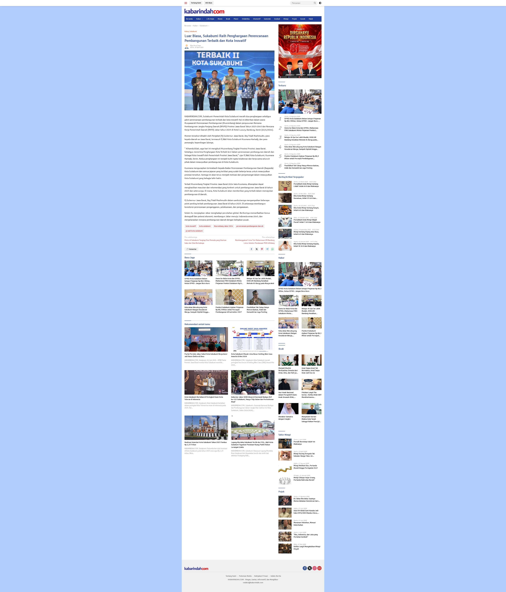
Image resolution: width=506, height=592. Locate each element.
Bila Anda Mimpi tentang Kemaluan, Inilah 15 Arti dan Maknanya (305, 197)
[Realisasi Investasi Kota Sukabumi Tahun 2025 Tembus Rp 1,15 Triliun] (206, 428)
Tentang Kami (196, 3)
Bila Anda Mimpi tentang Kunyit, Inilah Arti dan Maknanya (306, 209)
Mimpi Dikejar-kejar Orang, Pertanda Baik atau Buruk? (304, 478)
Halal (311, 19)
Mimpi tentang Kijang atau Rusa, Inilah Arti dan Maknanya (306, 233)
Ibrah (228, 19)
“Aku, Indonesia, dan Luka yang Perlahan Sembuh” (306, 535)
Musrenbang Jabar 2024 (223, 226)
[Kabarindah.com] (204, 11)
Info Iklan (208, 3)
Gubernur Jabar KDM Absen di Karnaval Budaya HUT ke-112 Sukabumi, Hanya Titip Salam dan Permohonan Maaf (252, 399)
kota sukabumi (205, 226)
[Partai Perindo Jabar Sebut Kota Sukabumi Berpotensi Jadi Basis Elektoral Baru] (206, 339)
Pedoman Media (245, 576)
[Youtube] (319, 568)
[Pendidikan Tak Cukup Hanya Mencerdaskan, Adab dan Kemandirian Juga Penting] (261, 297)
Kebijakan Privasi (261, 576)
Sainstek (267, 19)
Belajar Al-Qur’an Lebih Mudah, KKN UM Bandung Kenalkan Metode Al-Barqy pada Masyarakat (260, 280)
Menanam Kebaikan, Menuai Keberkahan (305, 523)
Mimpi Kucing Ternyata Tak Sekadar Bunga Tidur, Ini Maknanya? (304, 455)
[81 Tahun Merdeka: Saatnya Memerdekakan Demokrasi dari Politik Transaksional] (285, 501)
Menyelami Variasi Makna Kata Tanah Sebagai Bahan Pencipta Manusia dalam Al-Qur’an (311, 419)
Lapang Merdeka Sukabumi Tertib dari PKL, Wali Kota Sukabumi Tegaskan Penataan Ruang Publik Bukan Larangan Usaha (252, 444)
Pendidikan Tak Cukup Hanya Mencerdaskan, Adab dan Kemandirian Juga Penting (258, 309)
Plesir (236, 19)
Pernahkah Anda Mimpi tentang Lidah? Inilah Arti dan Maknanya (306, 185)
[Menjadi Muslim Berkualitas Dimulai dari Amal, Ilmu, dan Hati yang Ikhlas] (288, 360)
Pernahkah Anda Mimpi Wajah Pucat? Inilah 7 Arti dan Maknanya (307, 221)
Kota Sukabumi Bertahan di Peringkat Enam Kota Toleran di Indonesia (203, 398)
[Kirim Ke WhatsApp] (272, 249)
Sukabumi (193, 31)
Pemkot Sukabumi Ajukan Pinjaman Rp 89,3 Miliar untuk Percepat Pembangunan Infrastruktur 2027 (229, 309)
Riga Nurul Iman (195, 46)
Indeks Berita (276, 576)
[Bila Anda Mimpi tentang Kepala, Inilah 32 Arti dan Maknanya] (285, 246)
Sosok (302, 19)
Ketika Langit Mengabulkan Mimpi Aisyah (307, 547)
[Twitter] (310, 568)
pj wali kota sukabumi (194, 231)
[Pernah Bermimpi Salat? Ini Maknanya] (285, 444)
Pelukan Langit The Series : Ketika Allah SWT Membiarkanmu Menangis (312, 395)
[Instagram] (314, 568)
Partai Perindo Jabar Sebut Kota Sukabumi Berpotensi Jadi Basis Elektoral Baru (205, 355)
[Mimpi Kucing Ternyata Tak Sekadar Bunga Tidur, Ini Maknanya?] (285, 456)
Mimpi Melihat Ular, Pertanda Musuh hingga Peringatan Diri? (306, 466)
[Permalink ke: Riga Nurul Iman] (186, 46)
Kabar (198, 19)
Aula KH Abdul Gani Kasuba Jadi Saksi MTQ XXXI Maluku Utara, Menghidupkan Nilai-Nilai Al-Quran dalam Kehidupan (307, 511)
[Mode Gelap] (320, 3)
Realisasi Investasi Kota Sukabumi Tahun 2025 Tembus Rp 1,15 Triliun (205, 443)
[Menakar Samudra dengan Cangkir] (288, 408)
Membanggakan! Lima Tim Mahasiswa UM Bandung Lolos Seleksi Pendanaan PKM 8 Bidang (254, 240)
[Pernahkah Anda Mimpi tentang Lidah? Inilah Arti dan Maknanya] (285, 186)
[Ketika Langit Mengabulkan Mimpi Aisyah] (285, 548)
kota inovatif (191, 226)
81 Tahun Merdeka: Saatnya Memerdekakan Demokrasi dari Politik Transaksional (306, 500)
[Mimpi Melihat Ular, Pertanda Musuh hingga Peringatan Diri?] (285, 468)
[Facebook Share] (251, 249)
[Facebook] (305, 568)
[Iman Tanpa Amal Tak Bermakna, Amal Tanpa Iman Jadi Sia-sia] (312, 360)
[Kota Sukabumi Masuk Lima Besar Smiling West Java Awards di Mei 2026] (253, 339)
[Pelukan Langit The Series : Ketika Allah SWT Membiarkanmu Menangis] (312, 384)
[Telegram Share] (267, 249)
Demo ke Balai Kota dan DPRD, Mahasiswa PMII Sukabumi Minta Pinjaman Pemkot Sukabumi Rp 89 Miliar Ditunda (229, 281)
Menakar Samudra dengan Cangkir (285, 418)
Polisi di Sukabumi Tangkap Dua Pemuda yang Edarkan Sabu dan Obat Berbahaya (205, 240)
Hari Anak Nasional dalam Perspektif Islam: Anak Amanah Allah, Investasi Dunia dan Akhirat (287, 395)
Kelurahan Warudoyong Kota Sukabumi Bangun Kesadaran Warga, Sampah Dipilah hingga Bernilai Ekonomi (196, 309)
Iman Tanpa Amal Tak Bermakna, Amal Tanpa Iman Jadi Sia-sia (311, 370)
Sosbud (277, 19)
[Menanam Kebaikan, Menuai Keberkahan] (285, 524)
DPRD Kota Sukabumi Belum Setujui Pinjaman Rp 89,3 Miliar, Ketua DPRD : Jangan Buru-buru (197, 281)
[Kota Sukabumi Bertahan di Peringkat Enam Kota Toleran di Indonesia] (206, 382)
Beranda (189, 19)
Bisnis (220, 19)
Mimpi (285, 19)
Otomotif (256, 19)
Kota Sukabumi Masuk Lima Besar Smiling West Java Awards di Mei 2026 (251, 355)
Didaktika (246, 19)
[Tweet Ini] (257, 249)
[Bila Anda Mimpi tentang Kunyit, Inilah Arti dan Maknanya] (285, 210)
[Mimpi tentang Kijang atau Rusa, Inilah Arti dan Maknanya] (285, 234)
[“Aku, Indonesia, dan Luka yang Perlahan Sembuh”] (285, 536)
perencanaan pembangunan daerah (249, 226)
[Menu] (186, 3)
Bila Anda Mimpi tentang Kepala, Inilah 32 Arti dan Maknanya (306, 245)
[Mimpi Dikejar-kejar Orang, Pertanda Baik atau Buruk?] (285, 479)
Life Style (210, 19)
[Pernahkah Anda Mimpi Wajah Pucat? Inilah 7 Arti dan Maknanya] (285, 222)
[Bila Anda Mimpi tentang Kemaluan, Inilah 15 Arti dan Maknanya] (285, 198)
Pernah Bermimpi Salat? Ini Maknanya (304, 443)
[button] (315, 3)
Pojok (294, 19)
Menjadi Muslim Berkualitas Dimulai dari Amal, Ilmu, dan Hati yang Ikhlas (288, 370)
